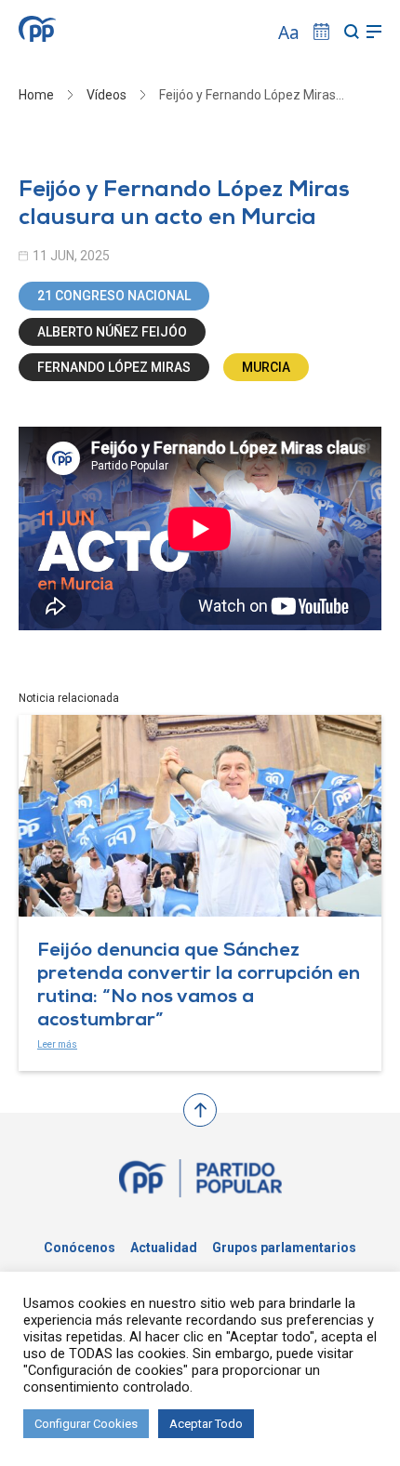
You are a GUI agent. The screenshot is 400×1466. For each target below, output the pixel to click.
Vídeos (107, 94)
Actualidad (163, 1247)
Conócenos (79, 1247)
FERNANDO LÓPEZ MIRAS (114, 367)
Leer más (57, 1044)
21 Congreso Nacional (114, 295)
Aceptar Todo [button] (206, 1424)
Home (36, 94)
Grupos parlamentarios (284, 1247)
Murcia (266, 367)
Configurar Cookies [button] (86, 1424)
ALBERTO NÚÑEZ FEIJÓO (112, 331)
